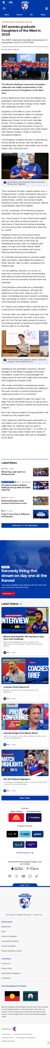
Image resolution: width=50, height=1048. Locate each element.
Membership (6, 927)
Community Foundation (10, 941)
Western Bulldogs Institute (11, 951)
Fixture (19, 15)
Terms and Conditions (22, 1034)
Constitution (6, 978)
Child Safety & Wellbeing (10, 973)
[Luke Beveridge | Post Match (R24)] (25, 726)
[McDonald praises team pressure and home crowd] (25, 501)
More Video (25, 798)
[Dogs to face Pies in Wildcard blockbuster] (25, 514)
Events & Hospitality (9, 936)
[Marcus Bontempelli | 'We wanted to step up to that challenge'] (25, 631)
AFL (31, 15)
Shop (3, 931)
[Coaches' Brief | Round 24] (25, 680)
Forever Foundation (8, 946)
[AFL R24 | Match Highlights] (25, 772)
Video (43, 15)
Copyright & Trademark (25, 1038)
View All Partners (23, 853)
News (6, 15)
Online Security (8, 1041)
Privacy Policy (6, 968)
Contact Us (37, 915)
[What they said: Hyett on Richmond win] (25, 472)
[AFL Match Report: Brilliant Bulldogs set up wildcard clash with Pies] (25, 486)
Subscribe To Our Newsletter (25, 525)
